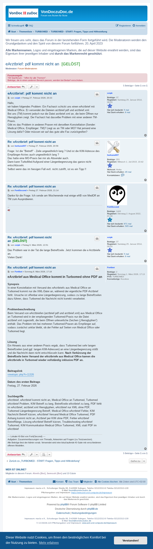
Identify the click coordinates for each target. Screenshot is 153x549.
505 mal (128, 226)
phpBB (64, 504)
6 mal (127, 112)
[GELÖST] (71, 64)
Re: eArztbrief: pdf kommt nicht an (32, 141)
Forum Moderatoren (27, 68)
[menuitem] (29, 25)
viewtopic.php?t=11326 (21, 374)
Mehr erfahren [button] (49, 542)
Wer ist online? (16, 469)
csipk (110, 93)
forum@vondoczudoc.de (80, 490)
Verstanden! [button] (131, 540)
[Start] (24, 13)
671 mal (127, 224)
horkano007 (113, 155)
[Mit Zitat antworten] (97, 94)
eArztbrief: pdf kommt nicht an (32, 64)
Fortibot (111, 267)
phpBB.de (92, 508)
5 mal (126, 110)
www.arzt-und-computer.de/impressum (99, 523)
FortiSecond (113, 207)
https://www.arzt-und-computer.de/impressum (91, 492)
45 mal (128, 172)
